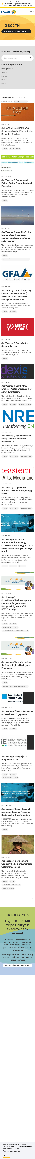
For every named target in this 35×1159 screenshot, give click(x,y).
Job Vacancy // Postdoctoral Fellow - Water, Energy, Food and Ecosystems (16, 183)
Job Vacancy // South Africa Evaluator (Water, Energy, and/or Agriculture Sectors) (16, 389)
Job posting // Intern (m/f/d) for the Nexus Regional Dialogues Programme (16, 665)
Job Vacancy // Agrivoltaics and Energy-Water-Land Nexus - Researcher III (16, 438)
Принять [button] (6, 1155)
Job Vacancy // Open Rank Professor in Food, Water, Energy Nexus (16, 490)
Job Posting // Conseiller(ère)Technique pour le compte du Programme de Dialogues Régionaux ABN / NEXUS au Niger (16, 603)
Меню (32, 12)
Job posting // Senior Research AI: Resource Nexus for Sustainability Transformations (15, 812)
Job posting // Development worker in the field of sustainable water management (16, 864)
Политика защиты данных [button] (11, 1151)
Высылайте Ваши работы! (16, 31)
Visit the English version (24, 5)
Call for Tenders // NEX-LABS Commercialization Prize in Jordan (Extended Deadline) (17, 131)
